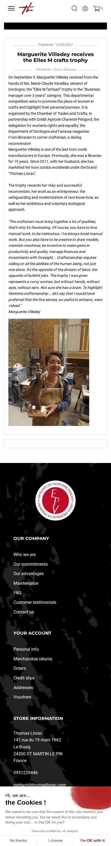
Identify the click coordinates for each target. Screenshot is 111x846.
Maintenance (25, 583)
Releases (70, 69)
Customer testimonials (34, 602)
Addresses (23, 687)
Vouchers (22, 697)
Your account (32, 633)
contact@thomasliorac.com (39, 785)
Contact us (23, 612)
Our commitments (30, 564)
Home (58, 69)
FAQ (17, 592)
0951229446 (25, 772)
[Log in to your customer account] (85, 8)
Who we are (24, 554)
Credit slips (23, 678)
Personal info (26, 649)
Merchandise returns (32, 658)
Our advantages (28, 573)
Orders (19, 668)
